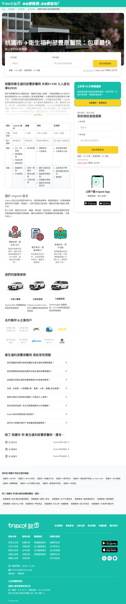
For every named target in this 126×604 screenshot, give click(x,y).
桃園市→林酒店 (69, 483)
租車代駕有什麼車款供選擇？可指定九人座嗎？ (27, 397)
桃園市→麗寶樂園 (10, 483)
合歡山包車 (13, 554)
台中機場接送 (40, 550)
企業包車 (81, 525)
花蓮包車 (26, 546)
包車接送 (11, 9)
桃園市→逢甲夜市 (63, 478)
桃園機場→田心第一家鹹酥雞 (56, 503)
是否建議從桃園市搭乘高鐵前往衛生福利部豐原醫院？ (30, 362)
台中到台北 (55, 546)
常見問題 (92, 525)
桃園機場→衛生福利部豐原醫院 (16, 499)
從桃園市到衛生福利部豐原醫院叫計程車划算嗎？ (28, 379)
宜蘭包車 (26, 542)
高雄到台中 (55, 554)
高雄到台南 (55, 542)
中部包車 (21, 9)
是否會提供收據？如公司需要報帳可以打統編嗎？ (28, 405)
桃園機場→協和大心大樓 (13, 503)
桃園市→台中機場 (113, 478)
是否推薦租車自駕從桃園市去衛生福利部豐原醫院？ (29, 371)
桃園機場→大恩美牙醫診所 (103, 503)
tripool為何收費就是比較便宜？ (21, 414)
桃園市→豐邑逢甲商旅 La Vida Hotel (88, 478)
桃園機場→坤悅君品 (34, 503)
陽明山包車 (13, 550)
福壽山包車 (13, 558)
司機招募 (103, 525)
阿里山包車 (13, 542)
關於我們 (114, 525)
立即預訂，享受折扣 (98, 102)
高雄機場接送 (40, 554)
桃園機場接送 (40, 542)
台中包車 (31, 9)
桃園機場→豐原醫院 (105, 499)
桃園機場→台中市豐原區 (62, 499)
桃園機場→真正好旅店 (80, 503)
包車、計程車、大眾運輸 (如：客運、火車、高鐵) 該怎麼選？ (33, 388)
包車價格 (59, 525)
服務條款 (21, 574)
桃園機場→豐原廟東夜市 (85, 499)
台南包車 (26, 558)
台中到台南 (55, 558)
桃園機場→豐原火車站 (40, 499)
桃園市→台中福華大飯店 (30, 483)
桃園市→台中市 (9, 478)
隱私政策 (11, 574)
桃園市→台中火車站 (26, 478)
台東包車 (26, 554)
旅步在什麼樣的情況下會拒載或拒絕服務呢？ (26, 422)
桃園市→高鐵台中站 (45, 478)
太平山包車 (13, 546)
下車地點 (55, 57)
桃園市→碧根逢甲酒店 (52, 483)
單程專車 (70, 525)
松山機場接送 (40, 546)
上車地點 (13, 57)
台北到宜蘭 (55, 550)
